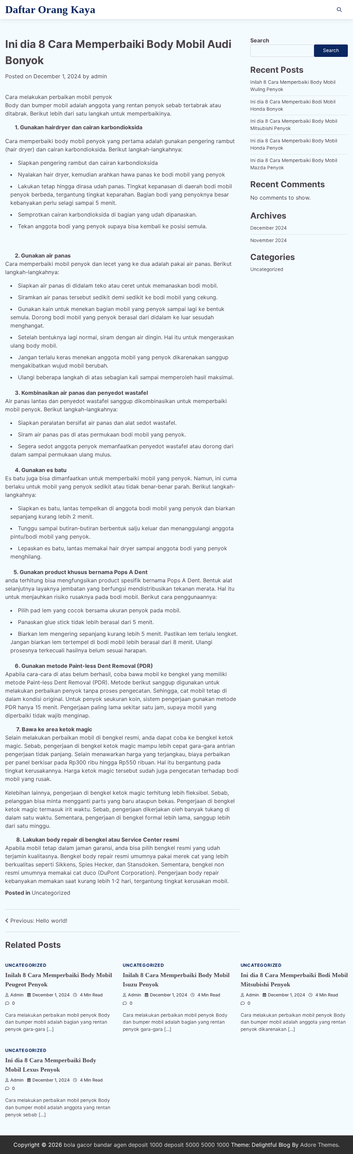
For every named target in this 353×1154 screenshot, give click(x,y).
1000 (222, 1144)
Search (259, 40)
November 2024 (268, 240)
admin (99, 76)
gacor (84, 1144)
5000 (208, 1144)
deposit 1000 (145, 1144)
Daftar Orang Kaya (50, 9)
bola (69, 1144)
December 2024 (268, 228)
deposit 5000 (181, 1144)
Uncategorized (51, 892)
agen (120, 1144)
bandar (103, 1144)
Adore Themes (319, 1144)
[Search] (339, 9)
